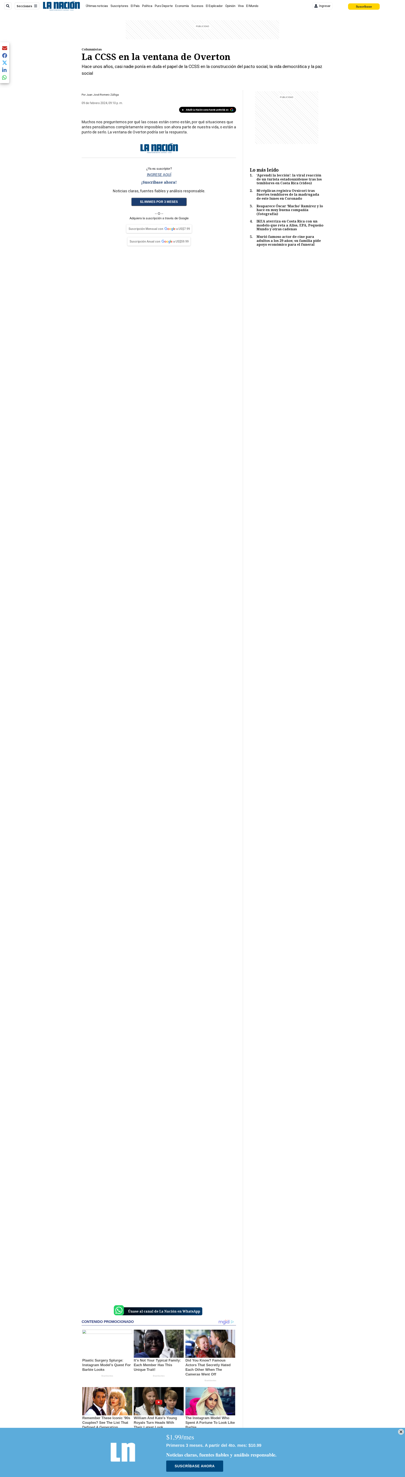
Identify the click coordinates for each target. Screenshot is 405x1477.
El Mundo (252, 5)
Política (147, 5)
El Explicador (214, 5)
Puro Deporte (164, 5)
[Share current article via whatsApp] (4, 77)
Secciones (24, 6)
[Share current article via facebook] (4, 55)
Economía (182, 5)
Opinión (230, 5)
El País (135, 5)
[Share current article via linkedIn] (4, 70)
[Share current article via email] (4, 48)
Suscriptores (119, 5)
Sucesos (197, 5)
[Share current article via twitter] (4, 62)
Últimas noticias (97, 5)
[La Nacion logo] (61, 6)
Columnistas (92, 49)
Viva (241, 5)
